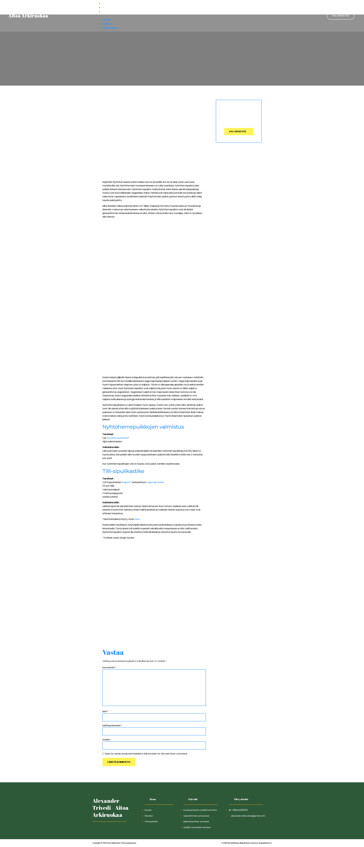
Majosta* (126, 482)
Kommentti (109, 667)
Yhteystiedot (110, 11)
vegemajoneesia (155, 482)
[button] (182, 16)
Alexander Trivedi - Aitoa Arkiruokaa (110, 807)
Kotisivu (106, 739)
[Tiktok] (94, 828)
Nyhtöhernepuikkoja (117, 438)
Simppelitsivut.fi (247, 843)
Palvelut (107, 7)
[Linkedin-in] (101, 828)
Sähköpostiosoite (112, 725)
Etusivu (106, 3)
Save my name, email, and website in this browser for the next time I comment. (146, 753)
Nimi (105, 711)
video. (137, 519)
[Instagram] (108, 828)
